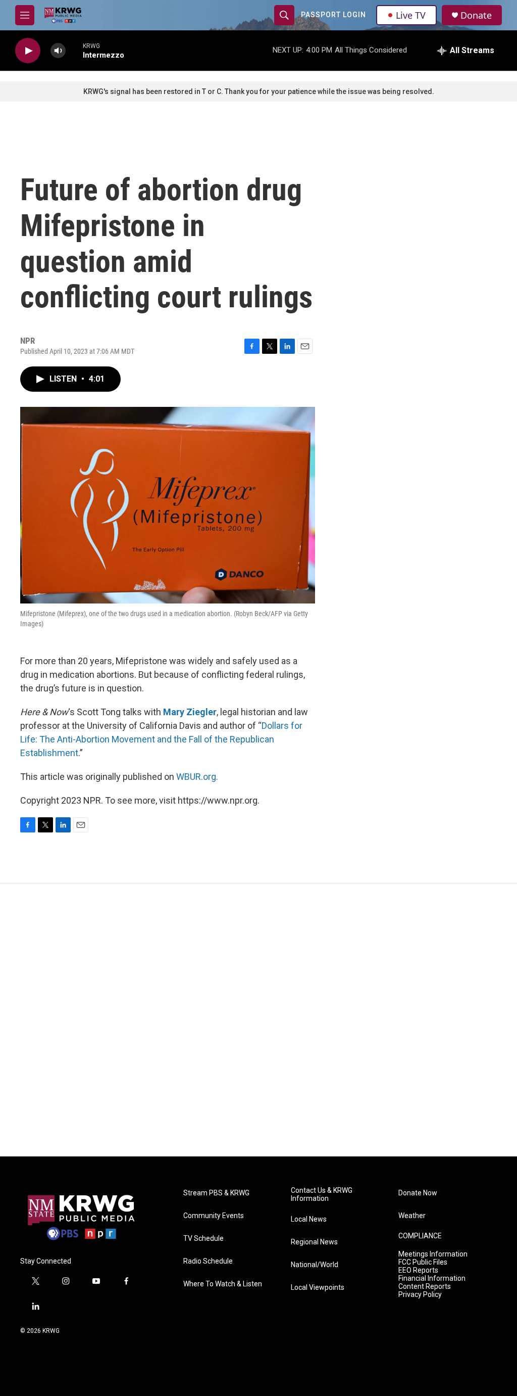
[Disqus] (258, 1020)
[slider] (74, 50)
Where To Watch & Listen (222, 1284)
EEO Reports (418, 1270)
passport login (333, 15)
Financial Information (432, 1278)
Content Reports (424, 1286)
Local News (309, 1219)
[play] (28, 51)
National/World (314, 1265)
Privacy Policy (420, 1294)
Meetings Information (433, 1254)
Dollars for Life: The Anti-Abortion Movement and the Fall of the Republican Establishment (161, 739)
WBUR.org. (197, 776)
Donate (476, 15)
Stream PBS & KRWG (216, 1193)
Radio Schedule (208, 1261)
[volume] (58, 50)
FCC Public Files (422, 1262)
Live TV (411, 15)
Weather (412, 1216)
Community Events (213, 1216)
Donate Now (417, 1193)
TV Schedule (203, 1238)
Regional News (314, 1242)
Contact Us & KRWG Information (321, 1194)
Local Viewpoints (317, 1287)
